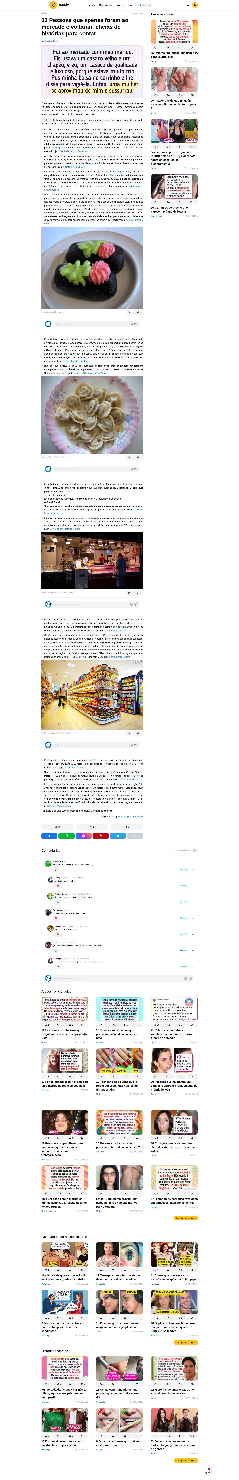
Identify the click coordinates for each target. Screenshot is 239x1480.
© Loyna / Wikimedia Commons (53, 312)
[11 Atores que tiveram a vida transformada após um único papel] (174, 1255)
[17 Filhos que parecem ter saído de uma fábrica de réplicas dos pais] (64, 1061)
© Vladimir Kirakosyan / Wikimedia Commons (58, 733)
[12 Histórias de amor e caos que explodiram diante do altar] (174, 1369)
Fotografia (46, 1159)
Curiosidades (156, 216)
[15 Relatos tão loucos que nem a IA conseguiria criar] (174, 32)
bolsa (110, 175)
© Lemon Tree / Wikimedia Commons (55, 457)
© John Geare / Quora (119, 657)
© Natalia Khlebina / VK (75, 167)
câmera (79, 216)
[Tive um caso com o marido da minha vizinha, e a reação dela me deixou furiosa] (64, 1178)
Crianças (45, 1090)
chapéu (120, 172)
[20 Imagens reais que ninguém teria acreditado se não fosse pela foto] (174, 80)
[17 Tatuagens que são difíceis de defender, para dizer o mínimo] (119, 1255)
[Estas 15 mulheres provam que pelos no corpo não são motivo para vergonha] (119, 1178)
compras (59, 148)
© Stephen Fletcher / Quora (66, 529)
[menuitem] (91, 5)
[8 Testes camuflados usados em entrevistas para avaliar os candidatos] (64, 1302)
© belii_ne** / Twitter (75, 767)
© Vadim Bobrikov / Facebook (73, 151)
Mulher (99, 1094)
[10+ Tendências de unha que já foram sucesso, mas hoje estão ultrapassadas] (119, 1061)
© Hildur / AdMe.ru (129, 779)
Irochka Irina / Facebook (131, 816)
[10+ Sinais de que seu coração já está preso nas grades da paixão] (64, 1255)
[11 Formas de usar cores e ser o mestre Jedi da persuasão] (64, 1421)
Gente (44, 13)
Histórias (100, 1042)
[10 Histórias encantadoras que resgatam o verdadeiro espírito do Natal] (64, 1010)
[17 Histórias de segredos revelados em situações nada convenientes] (174, 1178)
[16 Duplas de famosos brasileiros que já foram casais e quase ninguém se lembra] (174, 1302)
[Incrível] (60, 5)
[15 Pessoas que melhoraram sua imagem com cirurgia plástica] (119, 1302)
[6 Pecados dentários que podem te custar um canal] (119, 1421)
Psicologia (45, 1284)
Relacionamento (48, 1211)
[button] (57, 827)
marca (78, 373)
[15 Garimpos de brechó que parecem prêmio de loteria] (174, 187)
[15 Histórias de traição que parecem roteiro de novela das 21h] (119, 1123)
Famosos (155, 1284)
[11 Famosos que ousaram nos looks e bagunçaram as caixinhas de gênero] (174, 1421)
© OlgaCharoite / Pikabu (75, 361)
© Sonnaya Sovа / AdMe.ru (95, 373)
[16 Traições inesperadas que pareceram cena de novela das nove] (119, 1010)
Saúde (99, 1449)
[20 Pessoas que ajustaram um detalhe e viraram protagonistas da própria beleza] (174, 1061)
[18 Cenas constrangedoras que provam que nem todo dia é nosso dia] (119, 1369)
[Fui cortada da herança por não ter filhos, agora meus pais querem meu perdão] (64, 1369)
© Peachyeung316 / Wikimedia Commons (57, 592)
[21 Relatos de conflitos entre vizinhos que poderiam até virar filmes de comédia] (174, 1010)
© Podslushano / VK (117, 630)
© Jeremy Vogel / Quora (59, 806)
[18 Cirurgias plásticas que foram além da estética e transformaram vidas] (174, 1123)
